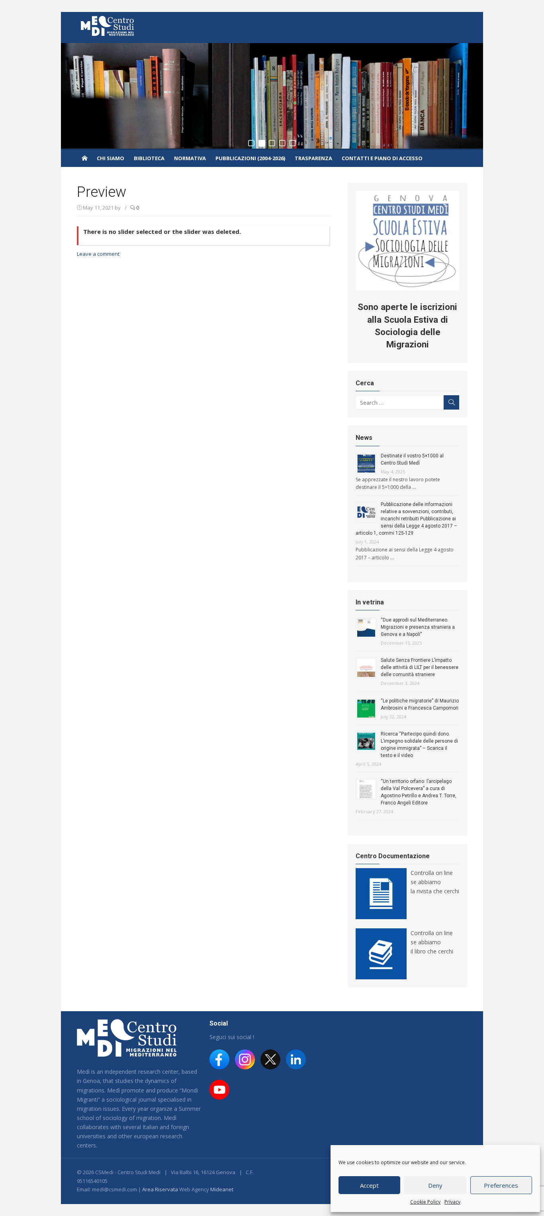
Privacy (452, 1201)
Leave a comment (98, 253)
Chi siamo (110, 158)
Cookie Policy (425, 1201)
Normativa (190, 158)
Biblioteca (149, 158)
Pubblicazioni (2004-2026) (250, 158)
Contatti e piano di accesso (382, 158)
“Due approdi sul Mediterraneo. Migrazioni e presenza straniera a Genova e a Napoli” (418, 627)
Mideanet (221, 1189)
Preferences (501, 1185)
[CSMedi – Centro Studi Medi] (84, 158)
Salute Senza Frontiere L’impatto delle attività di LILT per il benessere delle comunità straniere (419, 667)
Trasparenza (313, 158)
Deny (435, 1185)
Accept (369, 1185)
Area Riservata (160, 1189)
